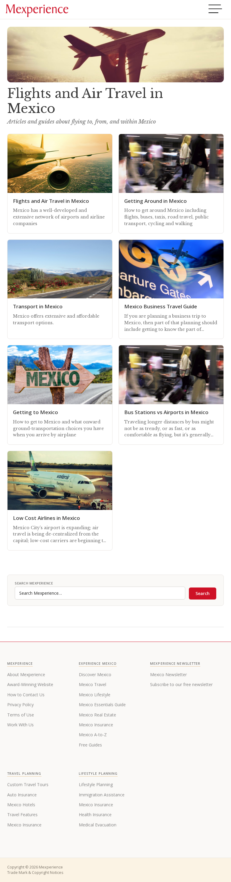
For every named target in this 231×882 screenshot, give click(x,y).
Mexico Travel (92, 684)
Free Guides (90, 745)
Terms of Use (20, 715)
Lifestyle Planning (96, 784)
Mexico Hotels (21, 804)
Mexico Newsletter (168, 674)
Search (203, 593)
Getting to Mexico (35, 412)
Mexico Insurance (96, 725)
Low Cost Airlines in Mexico (46, 517)
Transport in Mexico (38, 306)
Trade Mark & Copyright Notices (35, 872)
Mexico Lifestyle (94, 694)
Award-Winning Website (30, 684)
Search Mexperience (34, 583)
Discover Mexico (95, 674)
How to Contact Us (26, 694)
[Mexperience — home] (37, 9)
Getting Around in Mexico (155, 200)
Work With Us (20, 725)
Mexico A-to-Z (93, 734)
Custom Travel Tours (27, 784)
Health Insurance (95, 814)
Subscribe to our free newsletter (181, 684)
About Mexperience (26, 674)
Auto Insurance (22, 795)
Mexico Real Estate (97, 715)
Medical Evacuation (97, 825)
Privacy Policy (20, 704)
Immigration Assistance (102, 795)
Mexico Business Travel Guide (160, 306)
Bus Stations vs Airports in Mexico (166, 412)
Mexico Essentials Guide (102, 704)
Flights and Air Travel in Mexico (51, 200)
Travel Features (22, 814)
